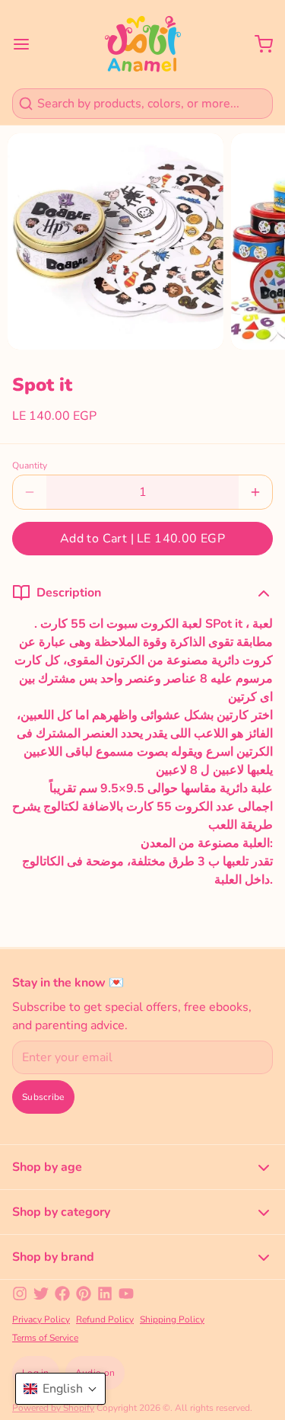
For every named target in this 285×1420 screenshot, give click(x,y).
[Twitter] (41, 1293)
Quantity (29, 465)
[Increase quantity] (255, 492)
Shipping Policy (172, 1319)
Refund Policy (105, 1319)
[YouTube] (126, 1293)
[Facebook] (62, 1293)
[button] (142, 538)
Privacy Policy (41, 1319)
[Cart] (257, 44)
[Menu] (27, 44)
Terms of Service (45, 1338)
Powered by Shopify (53, 1408)
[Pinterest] (83, 1293)
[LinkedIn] (104, 1293)
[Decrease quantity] (29, 492)
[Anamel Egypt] (143, 44)
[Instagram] (19, 1293)
